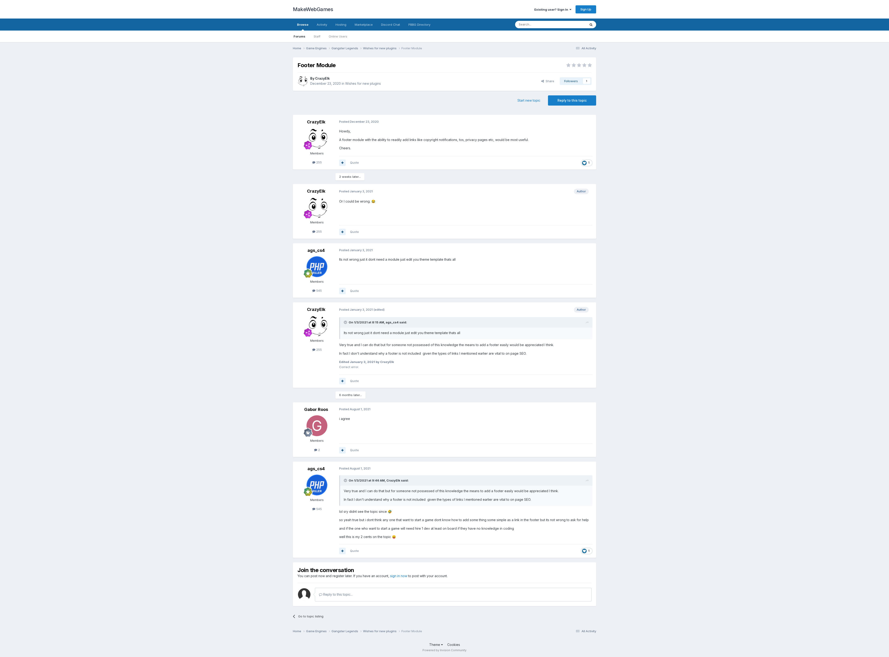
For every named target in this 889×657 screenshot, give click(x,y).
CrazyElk (322, 78)
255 (318, 162)
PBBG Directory (419, 24)
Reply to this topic (572, 100)
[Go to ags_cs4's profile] (317, 266)
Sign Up (585, 9)
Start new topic (528, 100)
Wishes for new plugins (363, 83)
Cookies (453, 645)
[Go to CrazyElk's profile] (302, 81)
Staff (317, 36)
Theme (435, 645)
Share (549, 81)
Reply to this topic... (337, 594)
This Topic (572, 24)
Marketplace (364, 24)
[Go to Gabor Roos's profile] (317, 425)
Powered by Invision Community (444, 650)
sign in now (398, 576)
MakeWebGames (313, 9)
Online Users (338, 36)
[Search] (591, 24)
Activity (322, 24)
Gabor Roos (316, 409)
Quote (354, 162)
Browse (302, 24)
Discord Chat (390, 24)
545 (318, 290)
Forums (299, 36)
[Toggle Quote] (346, 322)
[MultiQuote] (342, 163)
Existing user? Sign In (552, 9)
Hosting (340, 24)
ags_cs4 (316, 250)
